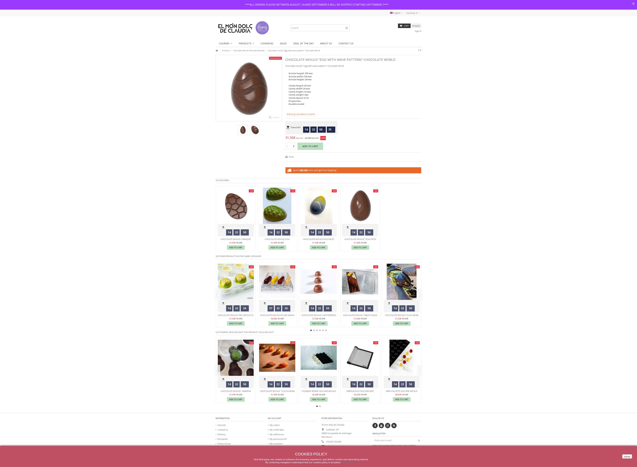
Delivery (221, 434)
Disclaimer (222, 439)
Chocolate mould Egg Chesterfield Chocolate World (277, 240)
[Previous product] (418, 50)
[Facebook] (375, 425)
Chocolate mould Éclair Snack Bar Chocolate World (277, 316)
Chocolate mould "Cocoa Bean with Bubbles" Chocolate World (277, 392)
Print (291, 156)
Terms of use (224, 443)
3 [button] (317, 330)
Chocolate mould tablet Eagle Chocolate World (360, 316)
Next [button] (280, 88)
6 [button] (326, 330)
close (627, 456)
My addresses (277, 434)
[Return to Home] (217, 51)
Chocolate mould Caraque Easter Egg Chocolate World (235, 240)
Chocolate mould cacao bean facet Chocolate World (401, 316)
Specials (221, 425)
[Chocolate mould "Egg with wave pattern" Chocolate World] (243, 130)
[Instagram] (387, 425)
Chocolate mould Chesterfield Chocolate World (318, 316)
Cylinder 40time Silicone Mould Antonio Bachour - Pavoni (319, 392)
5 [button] (323, 330)
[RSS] (394, 425)
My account (274, 418)
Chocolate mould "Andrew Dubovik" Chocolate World (235, 392)
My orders (275, 425)
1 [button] (311, 330)
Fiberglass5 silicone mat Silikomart (360, 392)
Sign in (417, 31)
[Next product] (420, 50)
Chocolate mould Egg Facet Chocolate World (318, 240)
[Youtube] (381, 425)
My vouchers (276, 443)
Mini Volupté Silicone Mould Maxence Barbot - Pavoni (401, 392)
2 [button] (314, 330)
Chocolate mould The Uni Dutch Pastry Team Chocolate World (236, 316)
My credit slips (277, 429)
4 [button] (320, 330)
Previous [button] (217, 88)
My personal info (278, 439)
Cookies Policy (349, 462)
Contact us (222, 429)
